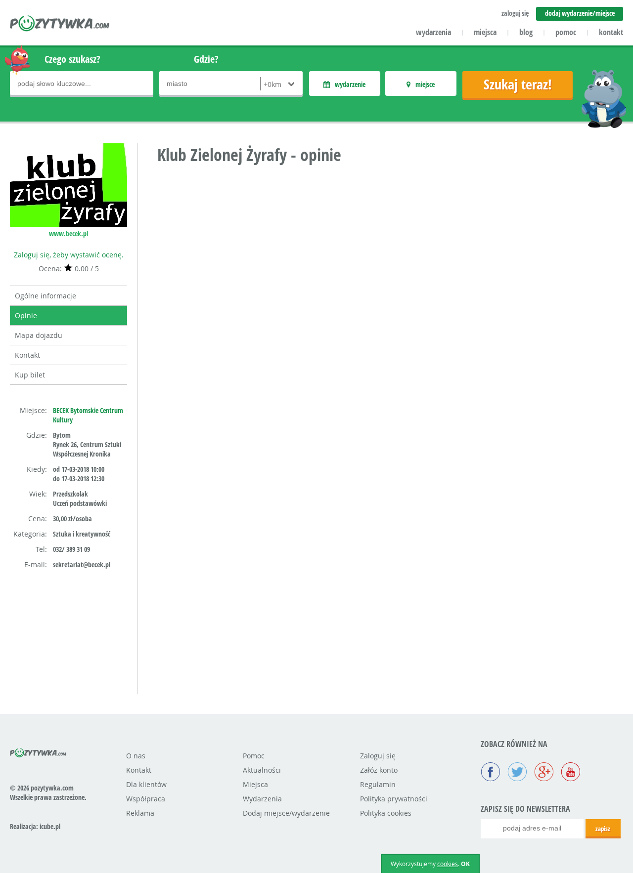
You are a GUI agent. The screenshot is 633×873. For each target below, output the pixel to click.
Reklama (140, 813)
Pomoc (254, 755)
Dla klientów (146, 784)
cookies (447, 864)
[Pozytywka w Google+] (544, 773)
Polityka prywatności (393, 798)
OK (465, 864)
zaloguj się (515, 13)
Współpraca (145, 798)
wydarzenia (433, 32)
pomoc (565, 32)
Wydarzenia (262, 798)
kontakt (611, 32)
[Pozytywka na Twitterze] (517, 773)
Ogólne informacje (45, 295)
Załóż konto (379, 770)
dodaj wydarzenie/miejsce (580, 13)
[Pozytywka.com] (38, 751)
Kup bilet (30, 374)
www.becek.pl (68, 233)
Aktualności (262, 770)
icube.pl (50, 826)
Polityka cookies (385, 813)
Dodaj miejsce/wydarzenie (286, 813)
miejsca (485, 32)
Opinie (26, 315)
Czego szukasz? (72, 59)
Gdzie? (206, 59)
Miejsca (255, 784)
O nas (135, 755)
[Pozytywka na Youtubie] (571, 773)
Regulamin (378, 784)
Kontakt (27, 355)
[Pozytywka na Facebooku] (490, 773)
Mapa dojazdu (38, 335)
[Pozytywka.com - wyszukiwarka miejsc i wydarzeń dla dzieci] (60, 24)
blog (526, 32)
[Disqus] (390, 298)
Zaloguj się (378, 755)
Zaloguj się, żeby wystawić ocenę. (69, 254)
